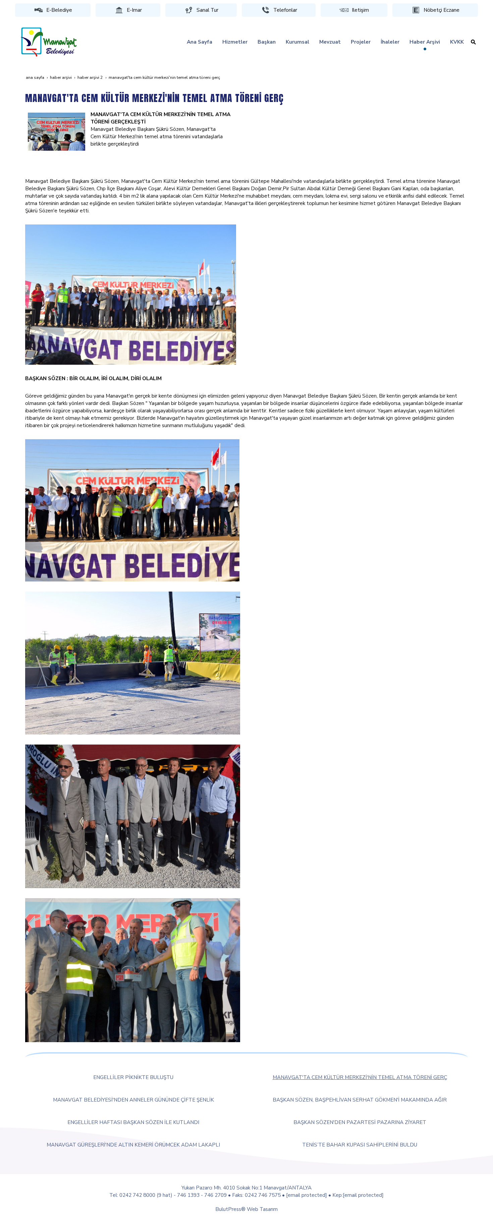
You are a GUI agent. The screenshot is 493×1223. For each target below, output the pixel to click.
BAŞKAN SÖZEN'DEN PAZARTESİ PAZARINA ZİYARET (359, 1122)
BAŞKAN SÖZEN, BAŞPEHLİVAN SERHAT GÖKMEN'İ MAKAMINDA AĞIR (360, 1099)
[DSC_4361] (132, 969)
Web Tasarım (262, 1209)
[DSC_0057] (132, 509)
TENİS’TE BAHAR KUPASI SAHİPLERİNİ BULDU (359, 1144)
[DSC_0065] (132, 662)
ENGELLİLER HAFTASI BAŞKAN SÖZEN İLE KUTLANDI (133, 1122)
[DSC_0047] (130, 294)
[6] (56, 131)
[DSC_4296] (132, 815)
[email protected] (306, 1195)
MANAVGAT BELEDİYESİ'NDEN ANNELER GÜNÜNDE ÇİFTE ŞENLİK (133, 1099)
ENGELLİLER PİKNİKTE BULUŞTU (133, 1077)
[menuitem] (199, 42)
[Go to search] (473, 42)
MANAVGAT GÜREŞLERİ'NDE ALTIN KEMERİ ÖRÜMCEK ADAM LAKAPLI (133, 1144)
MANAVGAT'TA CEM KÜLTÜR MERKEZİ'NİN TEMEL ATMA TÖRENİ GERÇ (360, 1077)
